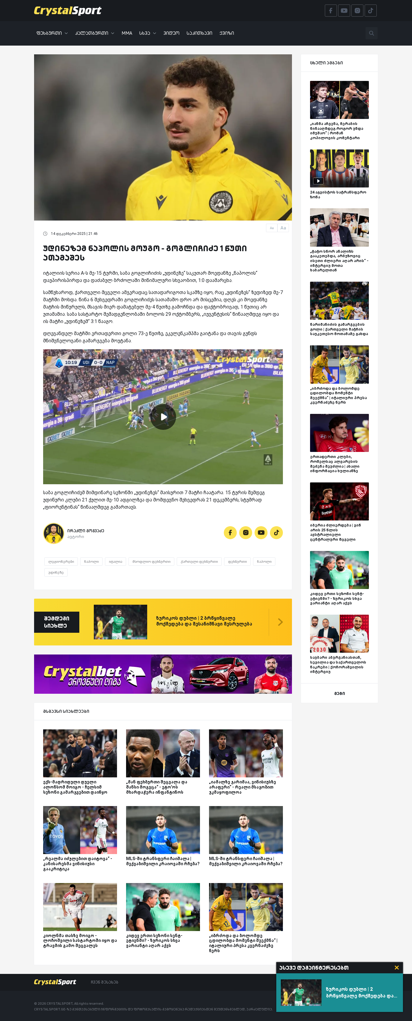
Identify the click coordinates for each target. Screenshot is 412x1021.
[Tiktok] (276, 532)
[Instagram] (245, 532)
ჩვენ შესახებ (104, 982)
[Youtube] (261, 532)
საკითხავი (199, 33)
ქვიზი (227, 33)
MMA (127, 33)
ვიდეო (171, 33)
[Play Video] (163, 417)
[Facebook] (230, 532)
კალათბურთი (91, 33)
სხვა (144, 33)
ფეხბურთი (49, 33)
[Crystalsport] (68, 10)
